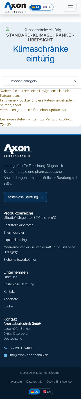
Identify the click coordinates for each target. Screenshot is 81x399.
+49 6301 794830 (21, 348)
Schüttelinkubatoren (18, 225)
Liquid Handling (15, 240)
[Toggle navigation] (70, 7)
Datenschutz (34, 381)
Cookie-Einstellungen (60, 381)
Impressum (15, 381)
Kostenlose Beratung (25, 197)
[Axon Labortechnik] (22, 152)
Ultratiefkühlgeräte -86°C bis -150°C (30, 217)
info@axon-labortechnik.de (29, 355)
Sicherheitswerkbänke (20, 259)
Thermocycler (14, 232)
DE (36, 391)
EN (49, 391)
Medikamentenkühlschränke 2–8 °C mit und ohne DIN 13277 (39, 249)
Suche (8, 306)
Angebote (11, 299)
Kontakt (9, 291)
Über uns (10, 277)
